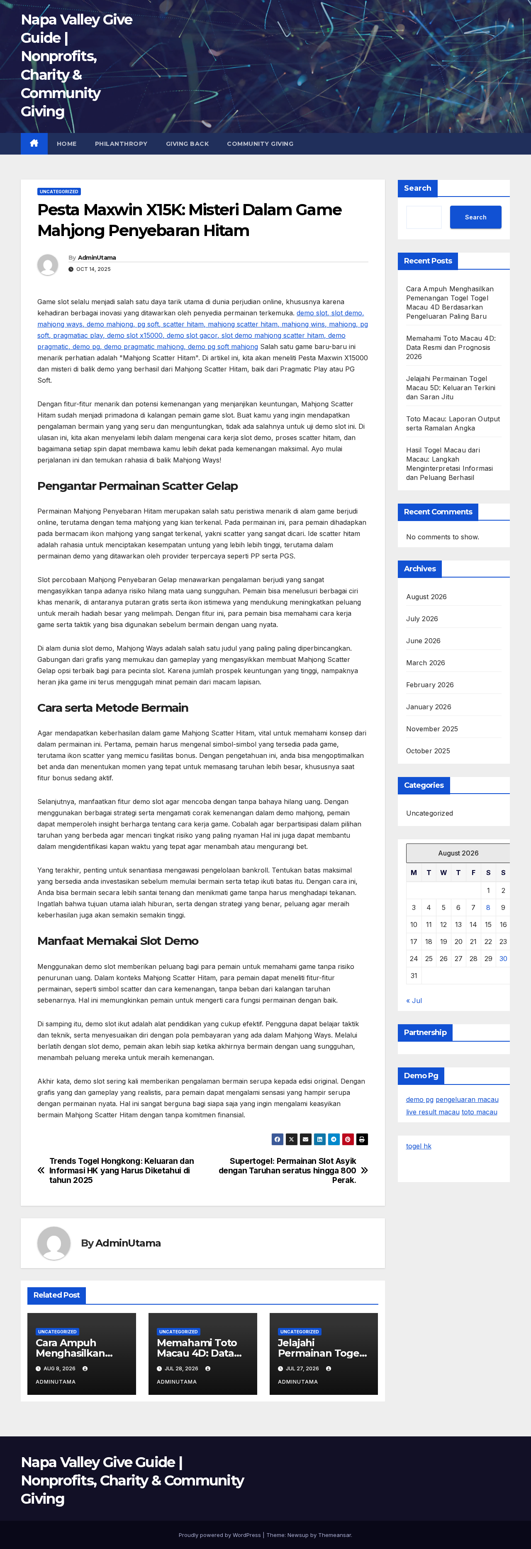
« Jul (414, 1000)
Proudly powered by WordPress (221, 1535)
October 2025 (428, 751)
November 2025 (432, 729)
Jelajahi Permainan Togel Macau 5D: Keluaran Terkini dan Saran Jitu (451, 387)
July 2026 (422, 619)
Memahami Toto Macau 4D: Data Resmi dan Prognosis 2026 (451, 347)
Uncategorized (59, 191)
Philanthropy (121, 144)
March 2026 (426, 663)
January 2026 (428, 707)
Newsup (298, 1535)
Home (67, 144)
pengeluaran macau (467, 1099)
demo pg (420, 1099)
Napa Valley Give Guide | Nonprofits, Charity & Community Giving (132, 1480)
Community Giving (260, 144)
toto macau (479, 1112)
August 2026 (426, 597)
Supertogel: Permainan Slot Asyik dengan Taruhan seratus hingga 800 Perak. (287, 1170)
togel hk (418, 1146)
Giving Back (187, 144)
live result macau (433, 1112)
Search (417, 188)
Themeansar (334, 1535)
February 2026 (430, 685)
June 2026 (423, 641)
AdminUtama (97, 257)
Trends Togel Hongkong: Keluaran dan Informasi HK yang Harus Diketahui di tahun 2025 (121, 1170)
